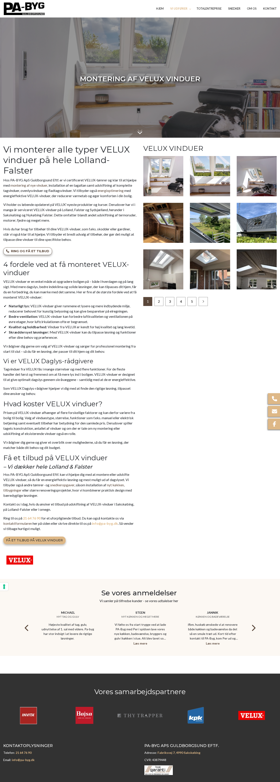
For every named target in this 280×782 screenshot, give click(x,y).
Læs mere (140, 643)
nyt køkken (115, 485)
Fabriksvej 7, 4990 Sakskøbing (179, 752)
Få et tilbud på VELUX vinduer (34, 540)
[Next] (253, 628)
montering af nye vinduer (28, 185)
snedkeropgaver (62, 485)
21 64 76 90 (32, 518)
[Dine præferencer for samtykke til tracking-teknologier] (4, 586)
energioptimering (111, 190)
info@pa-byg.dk (105, 523)
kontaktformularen (17, 523)
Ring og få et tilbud (30, 251)
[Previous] (27, 628)
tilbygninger (12, 490)
